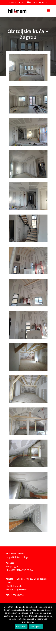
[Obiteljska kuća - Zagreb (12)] (28, 435)
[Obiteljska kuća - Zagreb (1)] (28, 81)
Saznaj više (35, 626)
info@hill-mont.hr (14, 586)
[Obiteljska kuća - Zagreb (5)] (28, 210)
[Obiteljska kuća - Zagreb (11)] (28, 402)
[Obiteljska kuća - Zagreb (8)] (28, 306)
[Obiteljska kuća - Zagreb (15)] (28, 531)
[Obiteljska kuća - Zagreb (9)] (28, 338)
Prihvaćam (21, 626)
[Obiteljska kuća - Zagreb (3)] (28, 145)
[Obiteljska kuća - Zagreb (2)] (28, 113)
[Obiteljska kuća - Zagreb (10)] (28, 370)
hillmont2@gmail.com (16, 589)
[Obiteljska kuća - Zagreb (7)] (28, 274)
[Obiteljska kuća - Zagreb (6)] (28, 242)
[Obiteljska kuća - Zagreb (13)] (28, 467)
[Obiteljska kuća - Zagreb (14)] (28, 499)
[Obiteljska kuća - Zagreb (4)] (28, 177)
